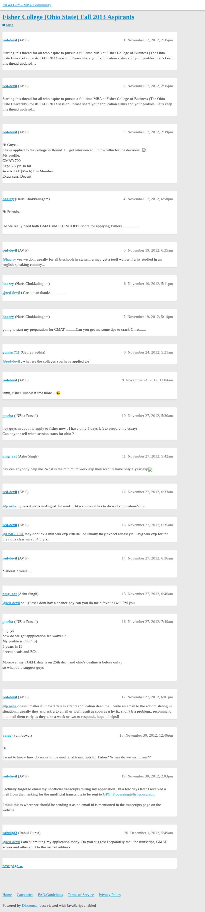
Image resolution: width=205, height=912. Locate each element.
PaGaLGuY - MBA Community (26, 5)
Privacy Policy (110, 895)
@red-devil (11, 293)
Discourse (30, 905)
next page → (12, 866)
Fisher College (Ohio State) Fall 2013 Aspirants (68, 17)
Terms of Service (81, 895)
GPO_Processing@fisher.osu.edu (128, 794)
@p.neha (9, 506)
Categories (25, 895)
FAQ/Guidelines (50, 895)
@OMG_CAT (13, 534)
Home (7, 895)
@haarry (9, 259)
